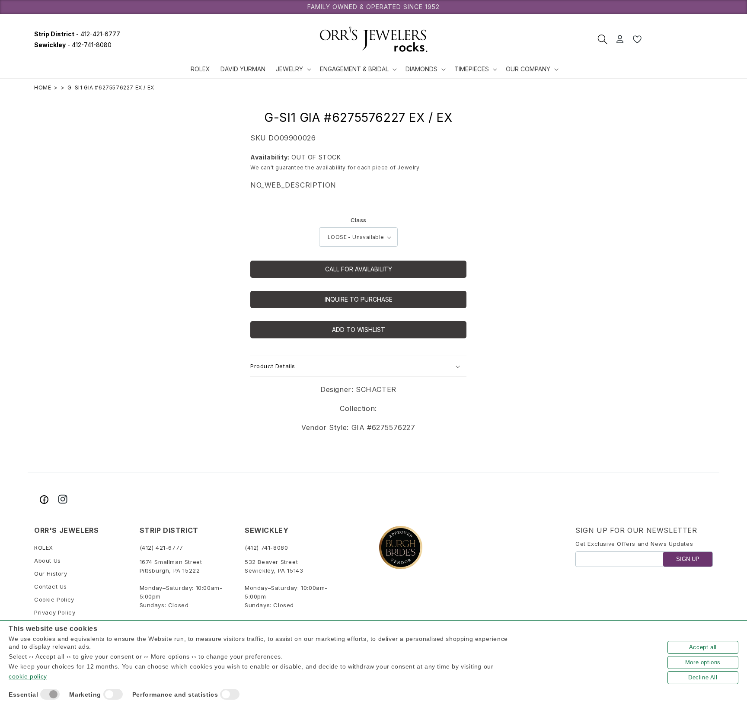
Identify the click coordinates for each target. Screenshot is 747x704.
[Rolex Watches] (680, 39)
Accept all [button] (703, 647)
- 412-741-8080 (73, 44)
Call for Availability (358, 269)
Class (359, 220)
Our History (50, 573)
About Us (47, 560)
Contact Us (50, 586)
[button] (293, 69)
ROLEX (43, 548)
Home (42, 87)
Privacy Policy (54, 612)
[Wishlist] (637, 39)
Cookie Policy (54, 599)
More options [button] (703, 662)
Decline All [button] (703, 677)
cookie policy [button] (28, 676)
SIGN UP (687, 559)
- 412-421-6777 (77, 34)
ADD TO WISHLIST (358, 329)
